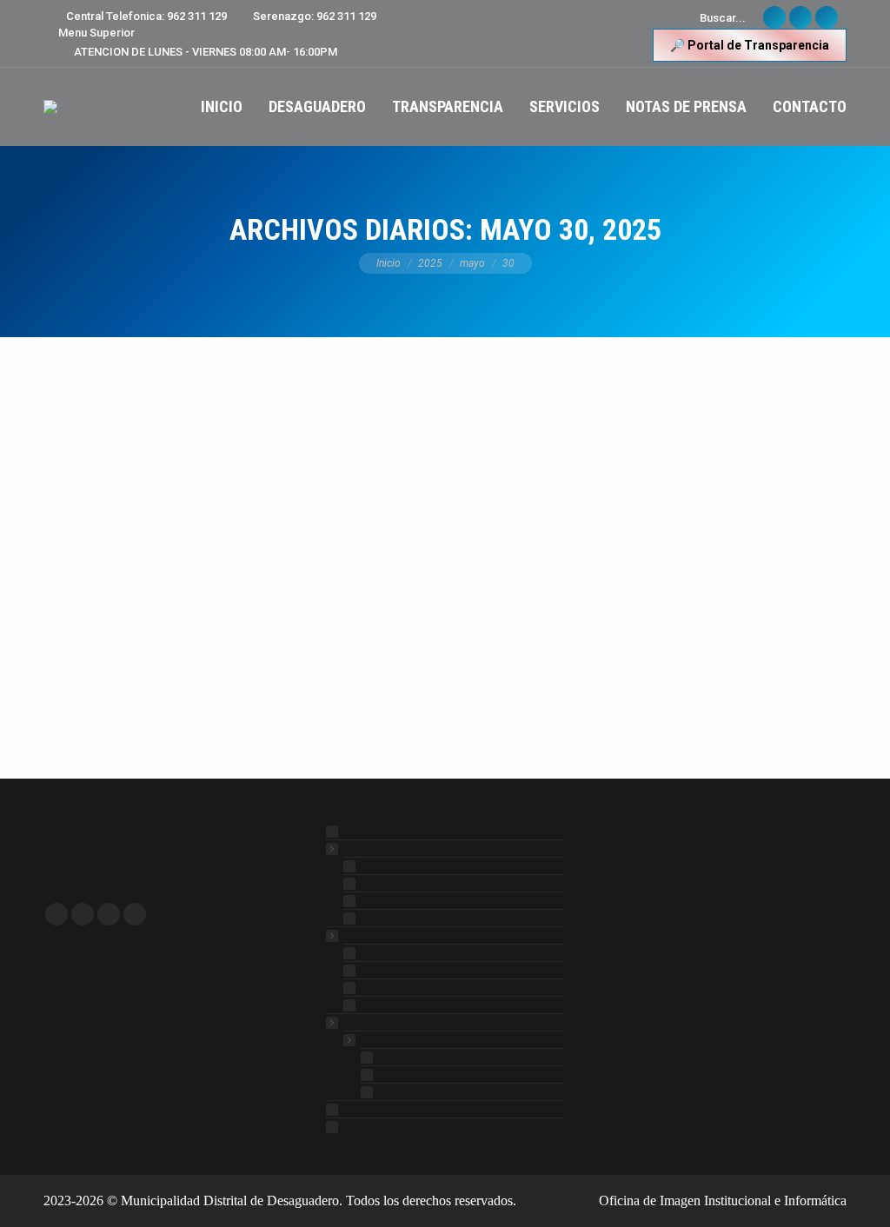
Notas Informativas (107, 401)
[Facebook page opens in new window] (56, 914)
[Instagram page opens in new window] (134, 914)
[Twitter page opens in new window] (82, 914)
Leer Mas (96, 683)
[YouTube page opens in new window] (108, 914)
